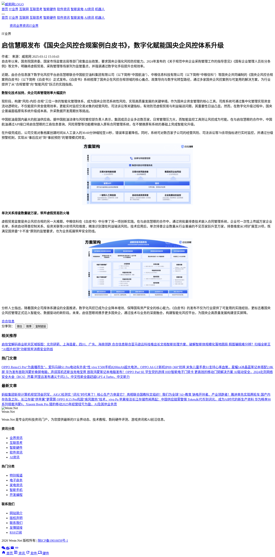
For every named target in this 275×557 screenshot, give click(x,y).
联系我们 (16, 523)
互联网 (24, 9)
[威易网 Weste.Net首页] (13, 4)
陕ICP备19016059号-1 (53, 540)
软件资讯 (63, 9)
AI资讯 (89, 9)
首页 (5, 9)
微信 (19, 326)
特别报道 (16, 475)
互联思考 (36, 9)
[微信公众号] (4, 548)
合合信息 (8, 321)
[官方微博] (8, 548)
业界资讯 (22, 25)
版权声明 (16, 518)
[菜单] (3, 14)
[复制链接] (17, 548)
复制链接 (40, 326)
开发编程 (16, 495)
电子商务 (16, 480)
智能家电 (77, 9)
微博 (28, 326)
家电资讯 (16, 485)
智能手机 (16, 490)
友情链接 (16, 527)
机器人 (100, 9)
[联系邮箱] (12, 548)
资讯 (13, 25)
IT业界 (13, 9)
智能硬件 (49, 9)
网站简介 (16, 513)
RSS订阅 (16, 532)
